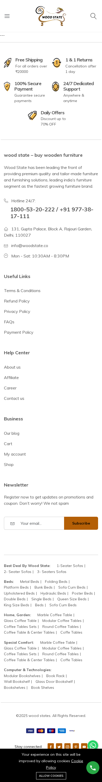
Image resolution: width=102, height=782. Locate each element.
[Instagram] (67, 746)
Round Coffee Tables (60, 626)
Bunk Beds (44, 587)
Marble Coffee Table (54, 615)
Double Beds (15, 599)
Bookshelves (14, 687)
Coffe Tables (71, 632)
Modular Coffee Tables (62, 620)
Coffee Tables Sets (20, 626)
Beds (39, 605)
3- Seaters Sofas (51, 571)
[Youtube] (84, 746)
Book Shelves (42, 687)
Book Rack (55, 675)
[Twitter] (59, 746)
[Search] (94, 15)
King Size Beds (16, 605)
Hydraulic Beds (53, 593)
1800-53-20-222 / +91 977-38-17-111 (51, 212)
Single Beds (41, 599)
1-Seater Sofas (70, 565)
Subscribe (81, 523)
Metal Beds (29, 581)
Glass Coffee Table (20, 620)
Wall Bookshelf (17, 681)
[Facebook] (51, 746)
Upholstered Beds (19, 593)
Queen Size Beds (72, 599)
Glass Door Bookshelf (54, 681)
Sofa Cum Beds (72, 587)
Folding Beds (56, 581)
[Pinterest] (76, 746)
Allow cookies (51, 776)
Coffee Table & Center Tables (29, 632)
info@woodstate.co (29, 245)
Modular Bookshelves (22, 675)
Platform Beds (16, 587)
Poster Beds (82, 593)
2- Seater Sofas (17, 571)
